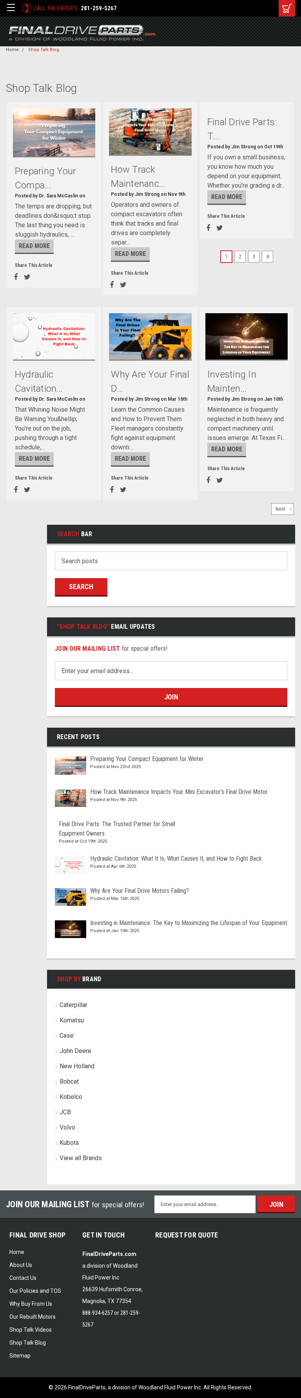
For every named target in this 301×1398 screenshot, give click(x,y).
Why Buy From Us (30, 1304)
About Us (20, 1265)
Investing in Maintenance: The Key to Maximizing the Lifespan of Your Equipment (188, 923)
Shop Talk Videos (30, 1330)
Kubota (69, 1142)
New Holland (77, 1066)
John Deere (75, 1051)
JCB (65, 1112)
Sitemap (20, 1355)
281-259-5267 (99, 8)
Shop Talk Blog (43, 49)
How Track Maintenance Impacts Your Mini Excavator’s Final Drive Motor (179, 792)
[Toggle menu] (11, 8)
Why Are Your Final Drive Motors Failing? (139, 890)
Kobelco (71, 1097)
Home (12, 49)
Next (281, 509)
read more (34, 246)
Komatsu (72, 1020)
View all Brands (81, 1158)
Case (67, 1035)
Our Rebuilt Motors (32, 1317)
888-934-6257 (97, 1313)
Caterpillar (73, 1005)
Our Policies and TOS (35, 1291)
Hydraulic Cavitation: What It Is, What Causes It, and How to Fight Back (176, 858)
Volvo (67, 1127)
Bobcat (69, 1081)
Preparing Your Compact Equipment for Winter (147, 759)
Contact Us (22, 1278)
